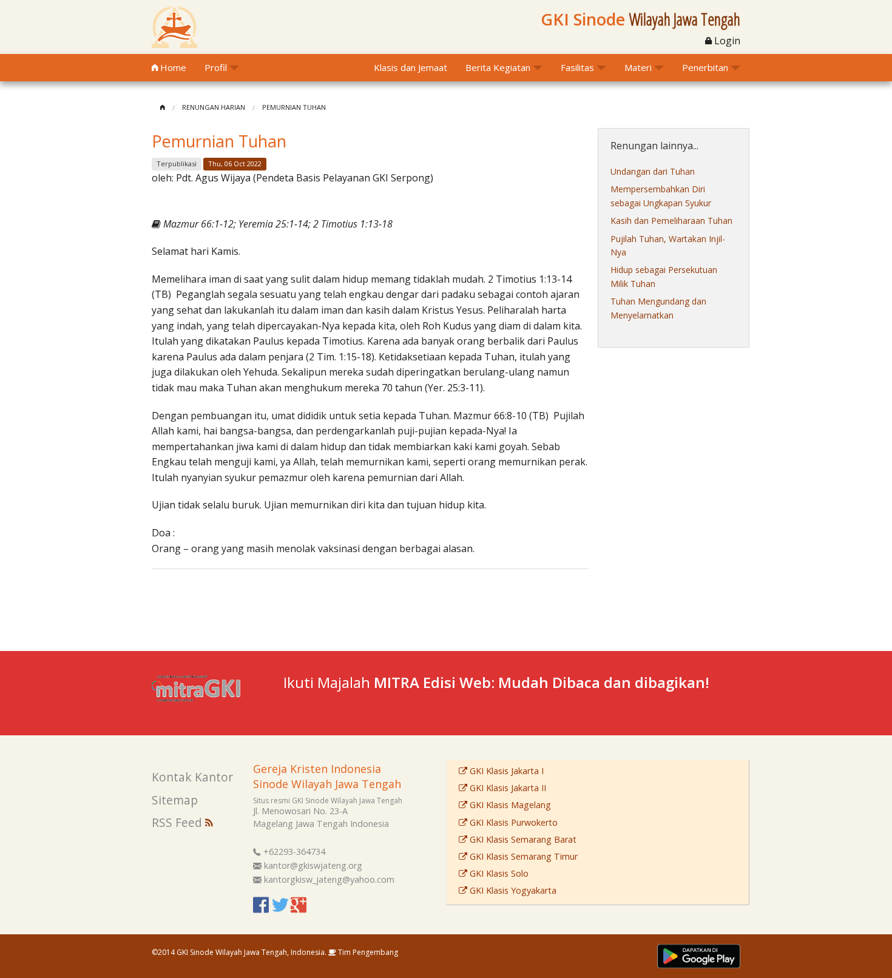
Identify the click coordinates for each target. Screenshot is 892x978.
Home (172, 67)
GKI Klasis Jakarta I (505, 771)
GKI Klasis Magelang (509, 805)
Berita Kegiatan (497, 67)
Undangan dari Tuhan (652, 171)
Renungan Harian (213, 107)
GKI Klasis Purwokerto (512, 822)
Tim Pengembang (367, 952)
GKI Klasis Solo (498, 873)
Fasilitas (577, 67)
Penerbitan (705, 67)
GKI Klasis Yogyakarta (511, 890)
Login (726, 40)
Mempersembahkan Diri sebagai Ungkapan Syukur (660, 195)
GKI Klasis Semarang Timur (522, 856)
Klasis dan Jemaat (410, 67)
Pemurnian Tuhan (294, 107)
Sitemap (175, 800)
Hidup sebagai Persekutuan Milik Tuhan (663, 276)
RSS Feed (178, 822)
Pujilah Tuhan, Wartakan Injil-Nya (667, 245)
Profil (215, 67)
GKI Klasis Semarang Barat (521, 839)
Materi (638, 67)
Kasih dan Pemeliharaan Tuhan (671, 220)
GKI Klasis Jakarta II (506, 788)
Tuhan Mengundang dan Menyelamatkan (658, 307)
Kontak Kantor (192, 777)
